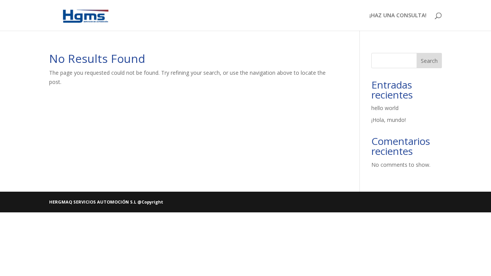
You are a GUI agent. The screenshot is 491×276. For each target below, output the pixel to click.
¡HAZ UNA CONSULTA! (398, 16)
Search (429, 60)
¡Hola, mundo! (388, 119)
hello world (385, 108)
